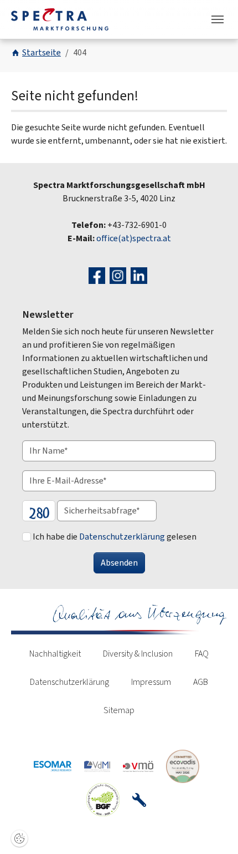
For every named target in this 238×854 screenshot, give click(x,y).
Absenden (119, 562)
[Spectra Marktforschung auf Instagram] (119, 275)
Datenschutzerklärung (122, 536)
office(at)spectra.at (133, 238)
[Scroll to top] (213, 829)
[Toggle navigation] (217, 19)
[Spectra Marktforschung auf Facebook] (98, 275)
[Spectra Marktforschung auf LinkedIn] (140, 275)
